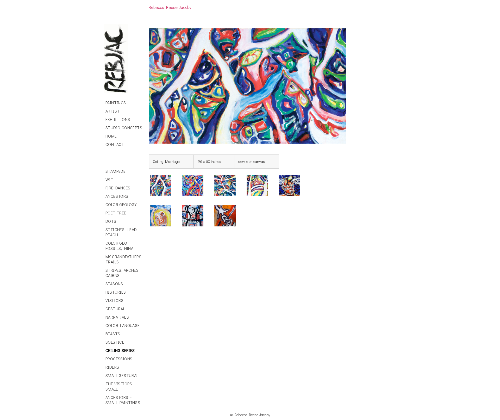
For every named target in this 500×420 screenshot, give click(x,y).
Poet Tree (115, 212)
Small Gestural (122, 375)
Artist (112, 111)
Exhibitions (117, 119)
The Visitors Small (118, 386)
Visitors (114, 300)
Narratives (117, 317)
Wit (109, 179)
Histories (115, 292)
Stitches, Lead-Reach (121, 232)
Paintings (115, 102)
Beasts (112, 333)
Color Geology (120, 204)
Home (111, 136)
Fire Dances (117, 187)
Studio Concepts (123, 127)
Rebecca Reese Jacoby (170, 7)
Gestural (115, 308)
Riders (112, 367)
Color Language (122, 325)
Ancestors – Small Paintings (122, 399)
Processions (118, 358)
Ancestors (116, 196)
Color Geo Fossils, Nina (119, 245)
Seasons (114, 283)
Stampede (115, 171)
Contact (114, 144)
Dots (110, 221)
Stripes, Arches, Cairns (122, 272)
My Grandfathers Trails (123, 259)
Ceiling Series (120, 350)
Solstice (114, 342)
